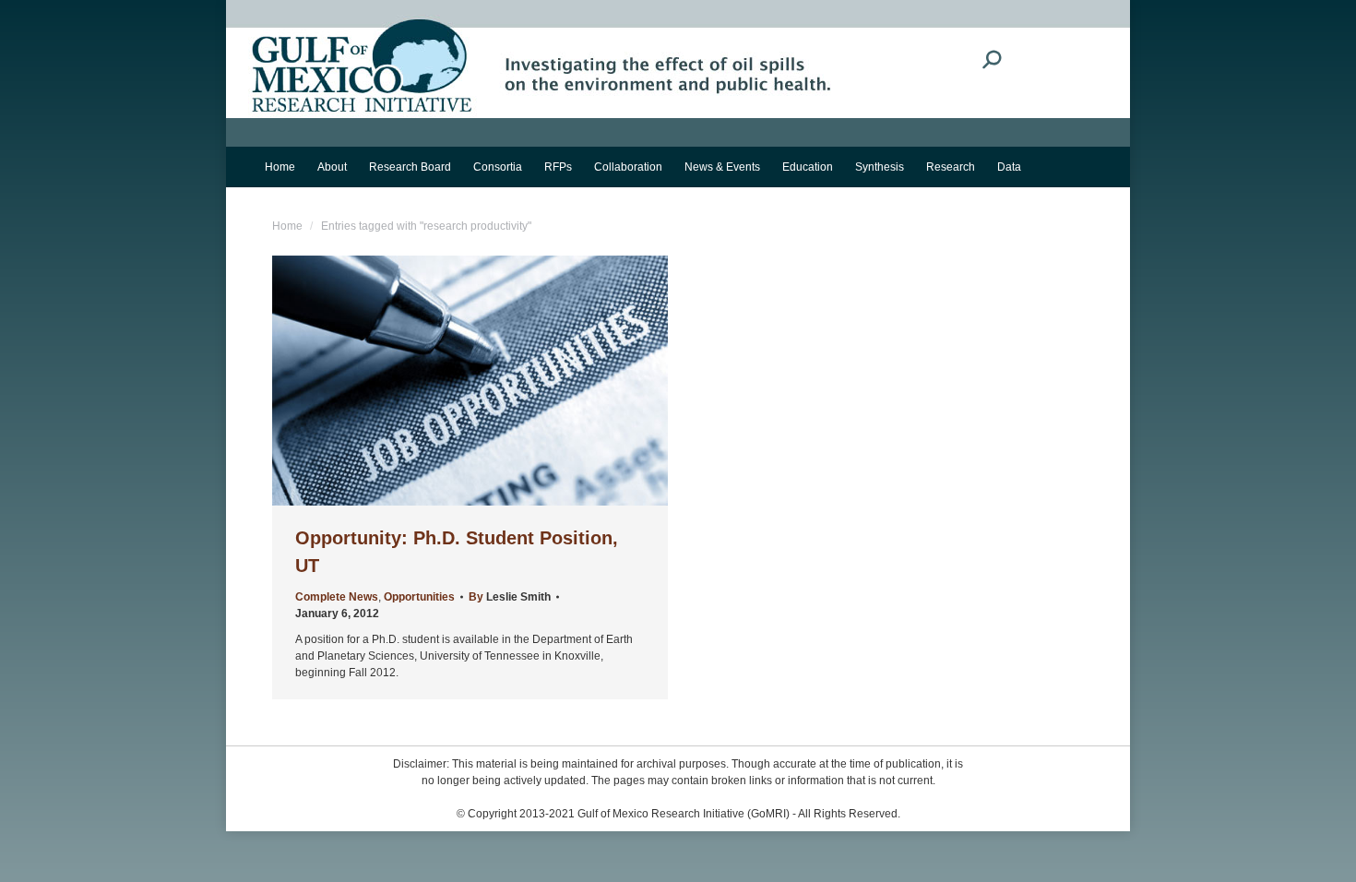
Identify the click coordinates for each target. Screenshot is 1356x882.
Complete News (336, 596)
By (510, 596)
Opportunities (419, 596)
